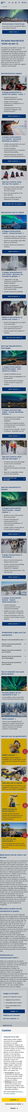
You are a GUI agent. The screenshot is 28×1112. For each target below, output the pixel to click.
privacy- (20, 1091)
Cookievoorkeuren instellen (13, 1104)
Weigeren (13, 1108)
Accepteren (13, 1100)
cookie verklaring (10, 1093)
